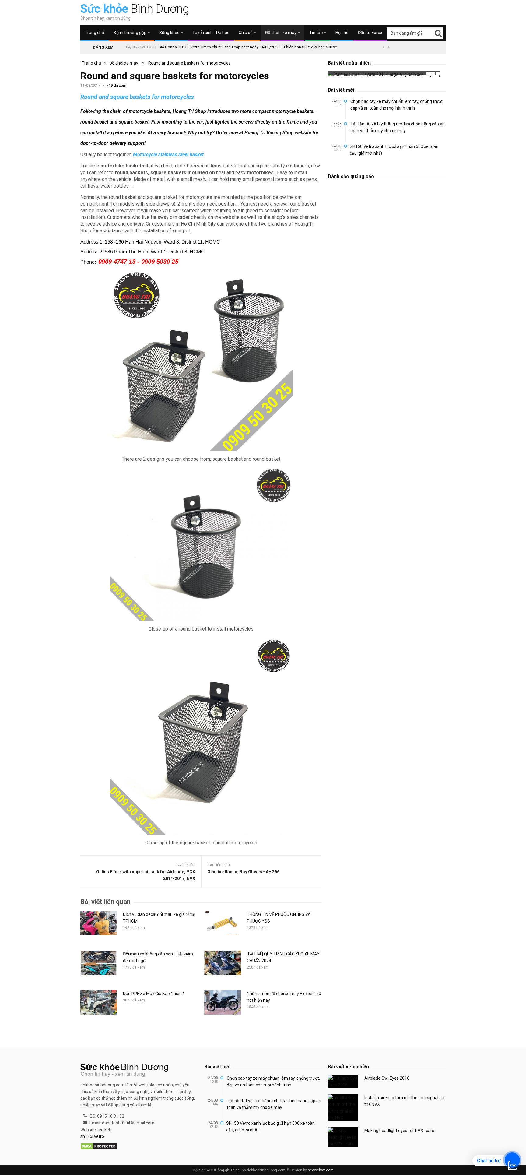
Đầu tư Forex (370, 32)
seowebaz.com (321, 1170)
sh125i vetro (92, 1136)
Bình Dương (134, 9)
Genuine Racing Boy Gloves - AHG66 (243, 871)
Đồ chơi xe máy (123, 63)
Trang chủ (94, 32)
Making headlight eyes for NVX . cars (399, 1130)
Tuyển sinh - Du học (210, 32)
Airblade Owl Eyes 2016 (386, 1078)
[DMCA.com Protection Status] (98, 1146)
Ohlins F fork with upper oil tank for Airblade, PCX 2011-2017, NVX (145, 875)
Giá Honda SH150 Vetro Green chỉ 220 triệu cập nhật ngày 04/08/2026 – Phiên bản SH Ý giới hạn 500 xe (247, 47)
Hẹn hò (342, 32)
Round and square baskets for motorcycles (189, 63)
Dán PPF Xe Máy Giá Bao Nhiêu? (153, 993)
